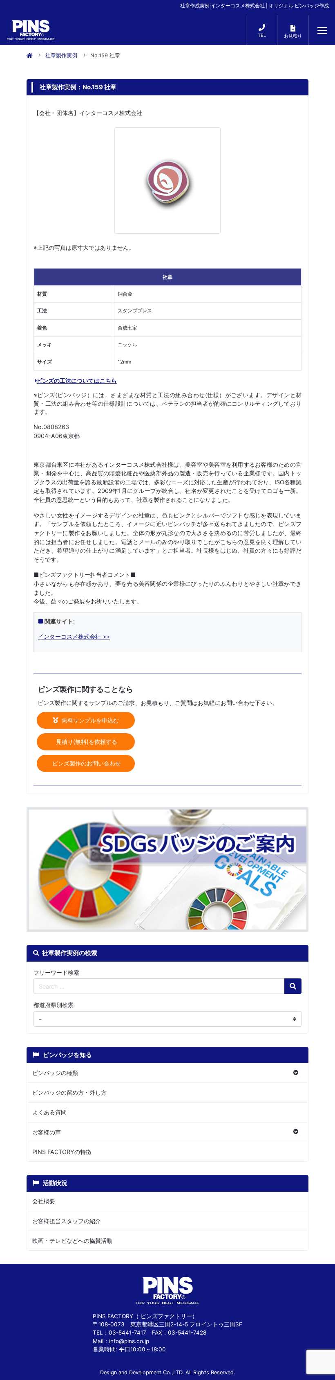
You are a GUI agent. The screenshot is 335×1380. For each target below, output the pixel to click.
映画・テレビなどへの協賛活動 (72, 1240)
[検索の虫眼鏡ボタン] (293, 986)
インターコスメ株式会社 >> (74, 636)
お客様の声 (46, 1132)
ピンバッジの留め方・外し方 (69, 1092)
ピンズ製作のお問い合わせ (86, 763)
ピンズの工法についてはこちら (77, 380)
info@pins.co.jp (129, 1341)
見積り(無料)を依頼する (85, 741)
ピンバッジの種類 (55, 1072)
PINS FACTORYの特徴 (62, 1151)
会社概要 (43, 1200)
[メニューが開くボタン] (322, 30)
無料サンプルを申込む (89, 720)
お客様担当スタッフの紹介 (66, 1220)
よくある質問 (49, 1112)
